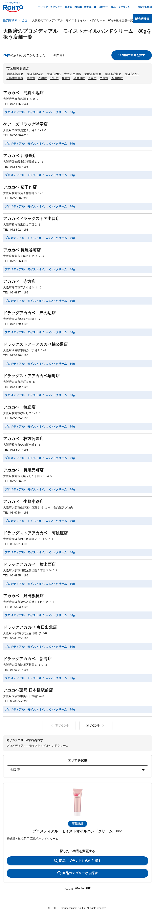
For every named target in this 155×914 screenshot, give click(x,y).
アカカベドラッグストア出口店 (31, 218)
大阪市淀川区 (113, 74)
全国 (24, 20)
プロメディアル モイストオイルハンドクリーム (37, 745)
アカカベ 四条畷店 (20, 155)
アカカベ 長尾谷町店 (22, 250)
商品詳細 (77, 823)
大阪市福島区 (14, 74)
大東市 (92, 78)
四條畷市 (117, 78)
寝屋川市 (79, 78)
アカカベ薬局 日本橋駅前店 (28, 690)
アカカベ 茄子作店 (20, 187)
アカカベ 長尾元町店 (23, 470)
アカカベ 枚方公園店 (23, 438)
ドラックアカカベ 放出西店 (29, 564)
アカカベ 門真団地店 (23, 92)
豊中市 (31, 78)
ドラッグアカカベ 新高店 (27, 658)
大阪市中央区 (14, 78)
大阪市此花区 (35, 74)
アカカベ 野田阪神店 (23, 596)
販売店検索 (10, 20)
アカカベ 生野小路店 (23, 501)
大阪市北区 (132, 74)
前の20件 (62, 725)
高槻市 (42, 78)
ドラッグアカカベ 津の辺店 (29, 313)
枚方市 (66, 78)
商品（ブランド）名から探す (80, 860)
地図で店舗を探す (133, 55)
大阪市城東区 (92, 74)
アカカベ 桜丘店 (19, 407)
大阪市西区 (54, 74)
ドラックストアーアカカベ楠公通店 (35, 344)
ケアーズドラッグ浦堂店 (25, 124)
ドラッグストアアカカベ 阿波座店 (35, 533)
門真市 (104, 78)
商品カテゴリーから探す (80, 873)
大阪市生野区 (72, 74)
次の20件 (93, 725)
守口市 (54, 78)
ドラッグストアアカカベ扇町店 (31, 375)
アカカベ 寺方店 (19, 281)
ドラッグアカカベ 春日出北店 (30, 627)
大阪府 (15, 770)
